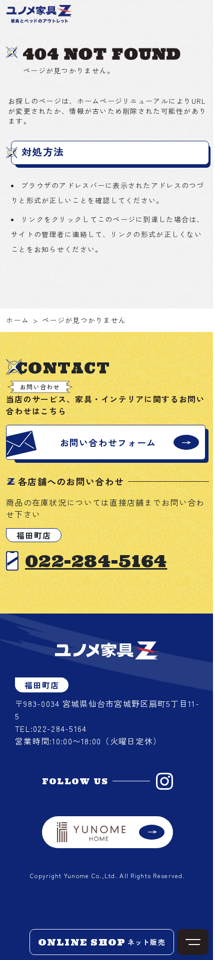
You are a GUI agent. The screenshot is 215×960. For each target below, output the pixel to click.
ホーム (17, 320)
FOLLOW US (75, 781)
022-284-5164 (96, 561)
